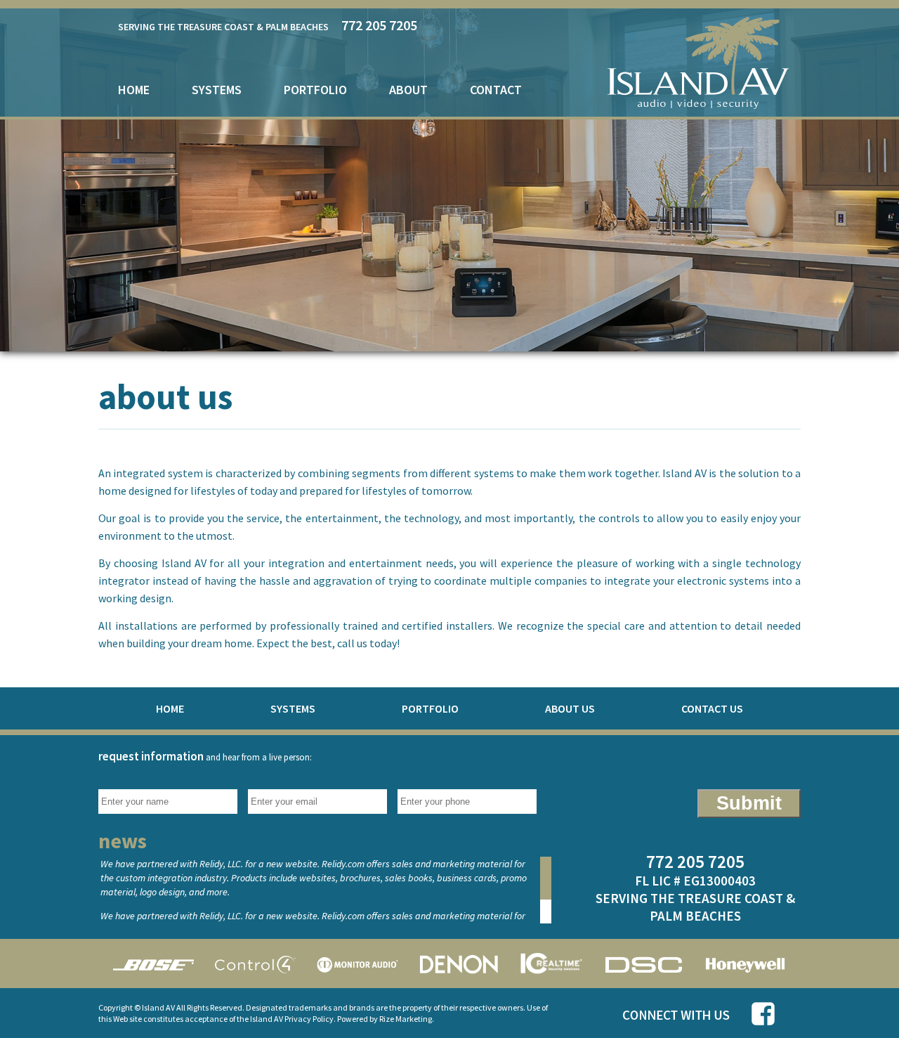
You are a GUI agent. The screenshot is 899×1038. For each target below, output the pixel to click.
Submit (749, 803)
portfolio (315, 90)
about (408, 90)
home (134, 90)
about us (570, 708)
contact (496, 90)
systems (217, 90)
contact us (712, 708)
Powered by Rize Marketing (384, 1018)
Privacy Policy (309, 1018)
